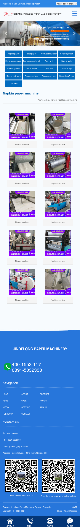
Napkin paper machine (13, 54)
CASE (24, 400)
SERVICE (25, 407)
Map (66, 511)
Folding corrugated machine (13, 62)
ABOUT (24, 394)
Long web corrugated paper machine (48, 69)
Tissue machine (49, 76)
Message (73, 511)
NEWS (5, 400)
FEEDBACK (8, 414)
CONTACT (25, 414)
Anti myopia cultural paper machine (31, 62)
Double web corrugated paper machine (66, 62)
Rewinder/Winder (66, 76)
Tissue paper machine (31, 69)
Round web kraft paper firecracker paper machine (13, 77)
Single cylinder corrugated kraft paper (66, 54)
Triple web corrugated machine (49, 62)
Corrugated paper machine (49, 54)
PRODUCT (44, 394)
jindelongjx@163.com (18, 446)
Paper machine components (31, 77)
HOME (5, 394)
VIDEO (6, 407)
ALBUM (43, 407)
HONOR (43, 400)
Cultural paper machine (13, 69)
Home (59, 511)
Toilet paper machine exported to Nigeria (31, 54)
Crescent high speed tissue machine (67, 69)
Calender (13, 83)
